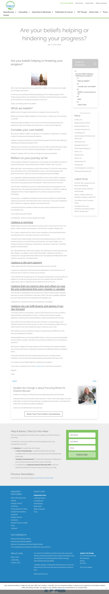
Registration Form (40, 495)
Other (59, 44)
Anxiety (76, 120)
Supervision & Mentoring (41, 12)
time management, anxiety (83, 168)
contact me (38, 366)
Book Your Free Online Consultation (43, 414)
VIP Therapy (82, 12)
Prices (105, 12)
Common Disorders (80, 129)
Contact (6, 15)
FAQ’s (35, 512)
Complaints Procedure (18, 512)
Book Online (89, 3)
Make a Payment (101, 3)
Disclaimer (14, 514)
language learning (80, 145)
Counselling (22, 12)
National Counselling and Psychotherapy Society (27, 544)
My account (79, 3)
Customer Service (39, 498)
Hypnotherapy (8, 12)
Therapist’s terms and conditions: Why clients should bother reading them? (84, 208)
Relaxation (77, 155)
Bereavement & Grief (81, 123)
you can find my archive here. (43, 478)
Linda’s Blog (15, 560)
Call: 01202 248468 (66, 3)
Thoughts (77, 165)
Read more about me (41, 574)
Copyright (14, 528)
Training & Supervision (81, 171)
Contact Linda (15, 562)
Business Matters (80, 126)
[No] (106, 588)
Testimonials (78, 161)
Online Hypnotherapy (81, 148)
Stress (76, 158)
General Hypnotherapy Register (21, 541)
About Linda (93, 12)
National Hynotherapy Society (21, 539)
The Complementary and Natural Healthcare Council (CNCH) (30, 547)
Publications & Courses (64, 12)
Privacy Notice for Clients (19, 509)
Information (78, 142)
